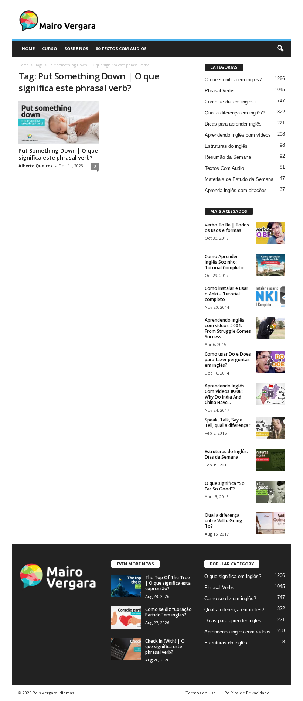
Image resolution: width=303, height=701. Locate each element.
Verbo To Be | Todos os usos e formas (227, 227)
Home (23, 65)
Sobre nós (76, 48)
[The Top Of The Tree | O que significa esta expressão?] (126, 586)
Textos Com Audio (224, 168)
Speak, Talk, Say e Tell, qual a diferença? (228, 422)
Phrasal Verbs (220, 90)
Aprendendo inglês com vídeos (238, 135)
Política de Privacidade (246, 692)
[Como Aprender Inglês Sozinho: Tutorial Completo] (270, 265)
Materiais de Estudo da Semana (239, 179)
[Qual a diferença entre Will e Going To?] (270, 523)
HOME (28, 48)
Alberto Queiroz (35, 165)
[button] (280, 49)
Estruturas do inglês (226, 146)
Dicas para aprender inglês (233, 124)
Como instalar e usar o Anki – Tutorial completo (226, 293)
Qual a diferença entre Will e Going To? (223, 520)
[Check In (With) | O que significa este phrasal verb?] (126, 649)
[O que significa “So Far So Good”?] (270, 492)
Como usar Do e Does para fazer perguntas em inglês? (228, 359)
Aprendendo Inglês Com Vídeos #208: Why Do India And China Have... (224, 394)
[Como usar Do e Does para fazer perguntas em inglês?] (270, 362)
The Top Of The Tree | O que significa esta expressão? (168, 583)
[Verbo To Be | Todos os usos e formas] (270, 233)
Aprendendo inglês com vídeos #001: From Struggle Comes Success (228, 328)
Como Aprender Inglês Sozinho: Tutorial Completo (224, 262)
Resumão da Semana (228, 157)
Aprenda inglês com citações (236, 190)
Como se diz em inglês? (230, 102)
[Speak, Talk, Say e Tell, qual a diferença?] (270, 428)
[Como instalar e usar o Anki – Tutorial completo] (270, 296)
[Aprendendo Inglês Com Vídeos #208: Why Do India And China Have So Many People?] (270, 394)
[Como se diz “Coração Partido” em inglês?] (126, 617)
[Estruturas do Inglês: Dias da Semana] (270, 460)
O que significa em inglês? (233, 79)
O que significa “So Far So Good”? (225, 486)
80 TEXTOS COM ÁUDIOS (121, 48)
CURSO (49, 48)
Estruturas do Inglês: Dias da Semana (226, 454)
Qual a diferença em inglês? (235, 113)
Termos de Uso (200, 692)
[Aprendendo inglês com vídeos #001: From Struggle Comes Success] (270, 328)
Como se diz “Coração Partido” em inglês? (168, 612)
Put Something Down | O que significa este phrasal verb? (58, 154)
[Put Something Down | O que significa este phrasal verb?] (58, 122)
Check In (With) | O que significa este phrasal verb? (165, 646)
